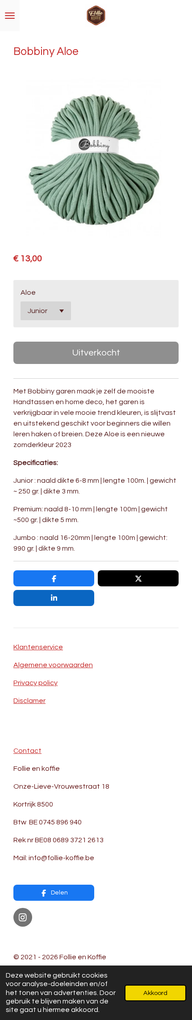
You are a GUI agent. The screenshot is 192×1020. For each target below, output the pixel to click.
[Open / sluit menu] (10, 15)
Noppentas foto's (42, 939)
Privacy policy (35, 682)
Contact (27, 750)
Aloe (28, 292)
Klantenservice (38, 647)
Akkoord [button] (155, 993)
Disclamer (29, 700)
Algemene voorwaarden (53, 665)
